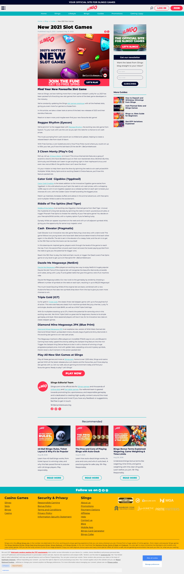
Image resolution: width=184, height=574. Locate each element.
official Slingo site (22, 543)
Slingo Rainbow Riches (16, 545)
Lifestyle (72, 14)
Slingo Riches (71, 545)
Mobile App (87, 527)
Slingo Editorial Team (62, 382)
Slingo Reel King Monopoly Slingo (37, 545)
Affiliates (85, 513)
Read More (54, 478)
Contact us (86, 520)
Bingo (86, 14)
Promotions (117, 14)
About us (86, 502)
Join (177, 8)
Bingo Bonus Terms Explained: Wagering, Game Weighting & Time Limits (130, 451)
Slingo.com (69, 359)
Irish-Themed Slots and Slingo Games (135, 107)
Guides (100, 14)
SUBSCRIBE (130, 83)
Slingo (57, 14)
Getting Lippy (136, 14)
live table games (71, 389)
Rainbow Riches (101, 545)
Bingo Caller (87, 534)
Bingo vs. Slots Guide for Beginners (134, 115)
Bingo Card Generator (92, 531)
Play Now (73, 373)
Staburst (125, 545)
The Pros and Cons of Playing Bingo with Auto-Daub (91, 450)
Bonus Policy (44, 506)
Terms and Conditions (49, 509)
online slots (55, 389)
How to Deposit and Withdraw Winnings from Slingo (134, 100)
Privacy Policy (45, 513)
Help (83, 516)
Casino (8, 513)
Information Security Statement (55, 516)
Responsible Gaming (49, 502)
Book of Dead (113, 545)
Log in (161, 8)
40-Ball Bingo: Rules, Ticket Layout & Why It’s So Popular (53, 450)
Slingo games (83, 387)
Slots (7, 506)
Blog (46, 21)
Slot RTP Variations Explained (134, 123)
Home (44, 14)
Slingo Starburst (56, 545)
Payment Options (90, 509)
